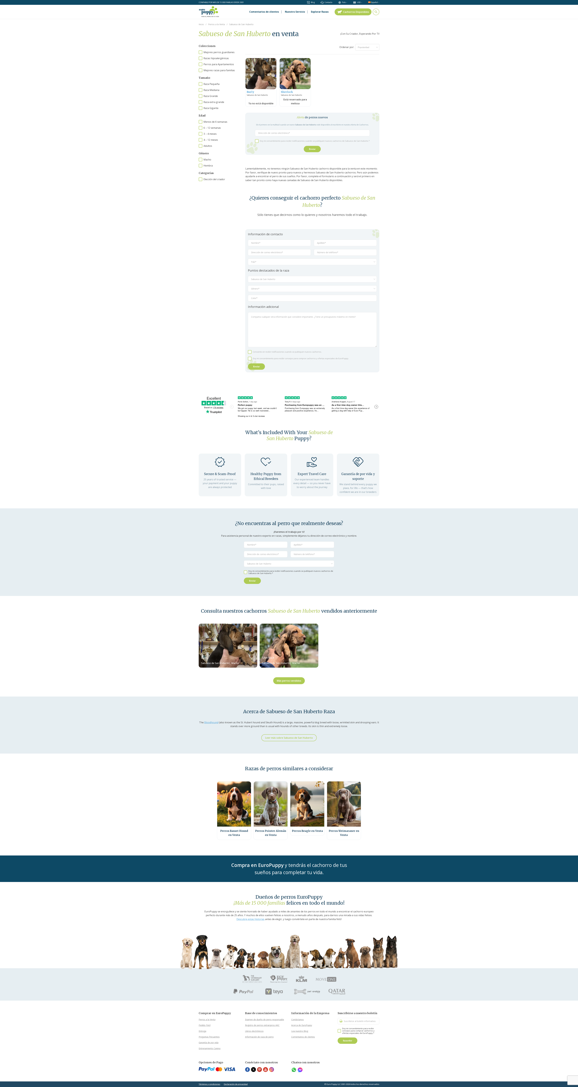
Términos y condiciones (209, 1084)
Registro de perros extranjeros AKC (262, 1025)
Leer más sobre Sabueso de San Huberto (289, 737)
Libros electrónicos (254, 1031)
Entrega (202, 1031)
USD (359, 2)
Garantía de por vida (208, 1042)
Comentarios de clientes (303, 1036)
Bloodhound (211, 722)
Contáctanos (297, 1019)
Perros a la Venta (207, 1019)
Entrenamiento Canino (210, 1048)
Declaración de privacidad (236, 1084)
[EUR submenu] (361, 2)
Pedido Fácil (204, 1025)
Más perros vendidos (289, 680)
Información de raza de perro (259, 1036)
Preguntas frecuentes (209, 1036)
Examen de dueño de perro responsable (264, 1019)
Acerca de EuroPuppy (301, 1025)
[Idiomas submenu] (378, 2)
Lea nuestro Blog (299, 1031)
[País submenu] (346, 2)
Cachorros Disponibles (356, 12)
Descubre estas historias (250, 919)
